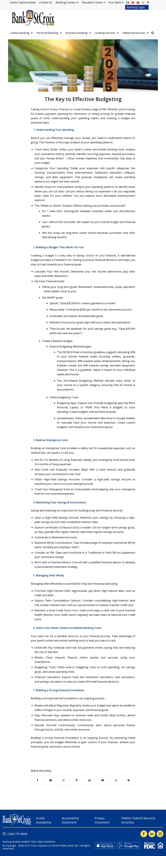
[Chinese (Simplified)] (133, 2)
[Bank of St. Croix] (32, 19)
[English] (148, 2)
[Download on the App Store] (105, 845)
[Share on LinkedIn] (89, 780)
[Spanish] (127, 2)
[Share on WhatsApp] (63, 780)
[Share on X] (50, 780)
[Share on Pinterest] (76, 780)
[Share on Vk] (102, 780)
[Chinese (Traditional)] (138, 2)
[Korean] (143, 2)
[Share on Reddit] (115, 780)
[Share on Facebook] (37, 780)
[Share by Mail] (128, 780)
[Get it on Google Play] (128, 845)
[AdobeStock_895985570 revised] (83, 65)
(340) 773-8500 (17, 834)
